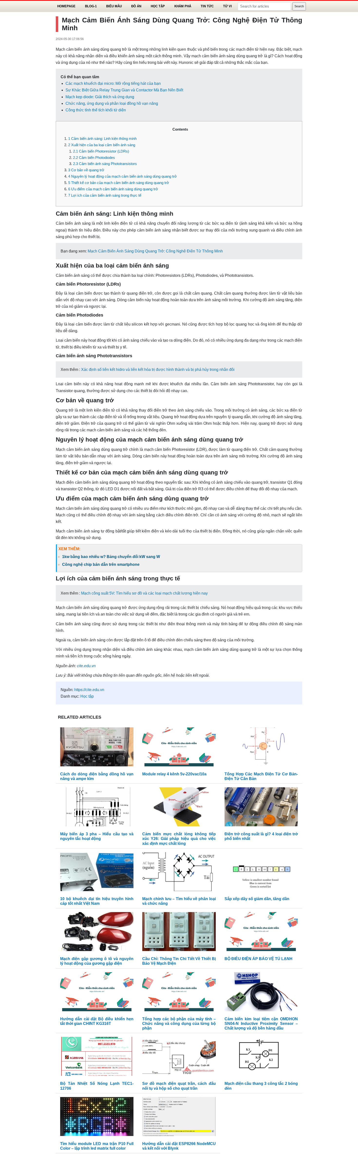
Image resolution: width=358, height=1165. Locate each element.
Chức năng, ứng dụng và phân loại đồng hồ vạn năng (112, 103)
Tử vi (227, 6)
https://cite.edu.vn (89, 690)
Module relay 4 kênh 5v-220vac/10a (174, 774)
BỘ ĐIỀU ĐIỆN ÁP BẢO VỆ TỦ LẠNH (258, 959)
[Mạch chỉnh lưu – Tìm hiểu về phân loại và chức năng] (179, 873)
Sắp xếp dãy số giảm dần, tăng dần (257, 899)
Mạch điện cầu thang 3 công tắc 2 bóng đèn (261, 1085)
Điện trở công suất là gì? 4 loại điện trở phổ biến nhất (261, 836)
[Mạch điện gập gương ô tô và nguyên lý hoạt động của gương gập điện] (96, 933)
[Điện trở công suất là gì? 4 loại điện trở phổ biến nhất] (261, 808)
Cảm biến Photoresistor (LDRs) (101, 151)
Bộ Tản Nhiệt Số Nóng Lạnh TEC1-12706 (96, 1085)
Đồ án (136, 6)
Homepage (66, 6)
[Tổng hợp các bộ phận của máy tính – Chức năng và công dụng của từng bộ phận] (179, 993)
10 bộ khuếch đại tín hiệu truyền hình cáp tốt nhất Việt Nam (96, 901)
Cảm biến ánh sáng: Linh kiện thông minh (102, 138)
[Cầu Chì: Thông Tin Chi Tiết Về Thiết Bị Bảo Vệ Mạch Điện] (179, 933)
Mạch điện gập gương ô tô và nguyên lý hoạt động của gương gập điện (96, 961)
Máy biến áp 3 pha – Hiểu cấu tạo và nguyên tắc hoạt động (96, 836)
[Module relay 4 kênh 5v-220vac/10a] (179, 748)
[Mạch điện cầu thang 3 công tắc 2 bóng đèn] (261, 1058)
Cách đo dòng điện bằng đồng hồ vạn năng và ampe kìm (96, 776)
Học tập (158, 6)
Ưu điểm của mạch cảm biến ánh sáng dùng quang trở (113, 189)
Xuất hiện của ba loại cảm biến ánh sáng (101, 145)
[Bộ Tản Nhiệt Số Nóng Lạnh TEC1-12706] (96, 1058)
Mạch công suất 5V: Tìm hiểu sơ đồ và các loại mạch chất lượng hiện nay (144, 593)
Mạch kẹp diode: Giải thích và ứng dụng (100, 97)
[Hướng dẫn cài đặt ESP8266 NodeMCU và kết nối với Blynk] (179, 1118)
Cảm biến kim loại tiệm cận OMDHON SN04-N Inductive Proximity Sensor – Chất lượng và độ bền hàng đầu (261, 1023)
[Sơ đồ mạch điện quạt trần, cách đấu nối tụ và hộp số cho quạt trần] (179, 1058)
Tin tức (207, 6)
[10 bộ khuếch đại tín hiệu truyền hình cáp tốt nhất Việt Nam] (96, 873)
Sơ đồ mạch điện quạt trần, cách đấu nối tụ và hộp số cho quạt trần (179, 1085)
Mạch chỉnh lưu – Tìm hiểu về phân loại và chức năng (179, 901)
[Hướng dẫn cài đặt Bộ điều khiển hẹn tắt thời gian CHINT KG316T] (96, 993)
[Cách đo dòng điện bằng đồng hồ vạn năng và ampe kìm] (96, 748)
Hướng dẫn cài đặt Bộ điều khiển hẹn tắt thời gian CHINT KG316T (96, 1021)
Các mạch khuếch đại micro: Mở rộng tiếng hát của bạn (113, 83)
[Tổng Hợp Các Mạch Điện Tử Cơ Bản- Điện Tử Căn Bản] (261, 748)
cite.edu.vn (86, 666)
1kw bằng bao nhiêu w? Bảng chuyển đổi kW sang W (111, 557)
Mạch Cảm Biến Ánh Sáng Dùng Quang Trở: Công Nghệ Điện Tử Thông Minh (155, 251)
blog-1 (91, 6)
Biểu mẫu (114, 6)
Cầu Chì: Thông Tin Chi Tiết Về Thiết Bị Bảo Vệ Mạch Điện (179, 961)
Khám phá (182, 6)
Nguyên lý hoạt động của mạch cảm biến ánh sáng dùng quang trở (122, 176)
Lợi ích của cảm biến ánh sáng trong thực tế (104, 195)
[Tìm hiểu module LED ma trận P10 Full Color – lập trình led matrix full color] (96, 1118)
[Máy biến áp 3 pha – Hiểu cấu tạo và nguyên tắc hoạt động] (96, 808)
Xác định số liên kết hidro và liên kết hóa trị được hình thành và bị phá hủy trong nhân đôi (158, 369)
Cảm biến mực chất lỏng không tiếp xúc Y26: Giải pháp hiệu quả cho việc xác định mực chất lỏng (179, 838)
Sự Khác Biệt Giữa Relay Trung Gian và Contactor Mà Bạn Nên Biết (124, 90)
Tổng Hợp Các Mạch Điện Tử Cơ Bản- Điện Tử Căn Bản (261, 776)
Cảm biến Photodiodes (94, 157)
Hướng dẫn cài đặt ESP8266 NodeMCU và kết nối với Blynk (179, 1146)
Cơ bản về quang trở (86, 170)
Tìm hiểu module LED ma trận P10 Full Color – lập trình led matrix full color (96, 1146)
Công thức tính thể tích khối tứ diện (96, 110)
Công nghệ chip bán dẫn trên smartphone (101, 564)
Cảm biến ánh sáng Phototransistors (105, 164)
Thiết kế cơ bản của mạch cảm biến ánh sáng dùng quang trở (118, 183)
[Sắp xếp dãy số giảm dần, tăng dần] (261, 873)
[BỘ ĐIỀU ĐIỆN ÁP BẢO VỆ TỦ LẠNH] (261, 933)
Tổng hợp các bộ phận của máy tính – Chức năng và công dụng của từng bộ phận (179, 1023)
